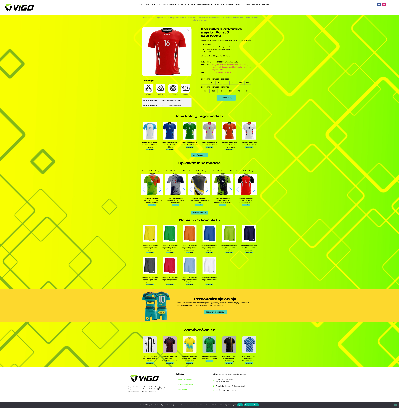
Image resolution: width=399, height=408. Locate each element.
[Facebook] (379, 4)
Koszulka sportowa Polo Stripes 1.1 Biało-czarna (150, 358)
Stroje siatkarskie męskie (180, 18)
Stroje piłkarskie (146, 4)
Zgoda (240, 405)
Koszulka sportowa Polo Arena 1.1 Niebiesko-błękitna (249, 358)
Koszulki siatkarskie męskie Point (230, 18)
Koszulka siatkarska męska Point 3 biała (249, 144)
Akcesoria (218, 4)
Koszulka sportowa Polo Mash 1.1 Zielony (209, 357)
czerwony (220, 72)
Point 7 (228, 72)
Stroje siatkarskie (185, 4)
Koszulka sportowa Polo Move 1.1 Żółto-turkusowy (189, 358)
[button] (188, 30)
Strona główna (148, 18)
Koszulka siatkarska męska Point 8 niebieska (169, 145)
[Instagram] (384, 4)
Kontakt (265, 4)
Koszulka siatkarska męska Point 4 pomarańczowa (229, 145)
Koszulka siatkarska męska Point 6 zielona (189, 144)
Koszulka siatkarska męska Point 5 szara (209, 144)
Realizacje (256, 4)
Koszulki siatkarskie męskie (203, 18)
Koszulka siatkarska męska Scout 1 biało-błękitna (149, 145)
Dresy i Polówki (203, 4)
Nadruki (229, 4)
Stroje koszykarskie (165, 4)
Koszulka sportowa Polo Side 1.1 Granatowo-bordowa (169, 358)
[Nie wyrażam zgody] (395, 405)
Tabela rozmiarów (242, 4)
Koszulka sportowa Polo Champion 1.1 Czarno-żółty (229, 358)
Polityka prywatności (251, 405)
